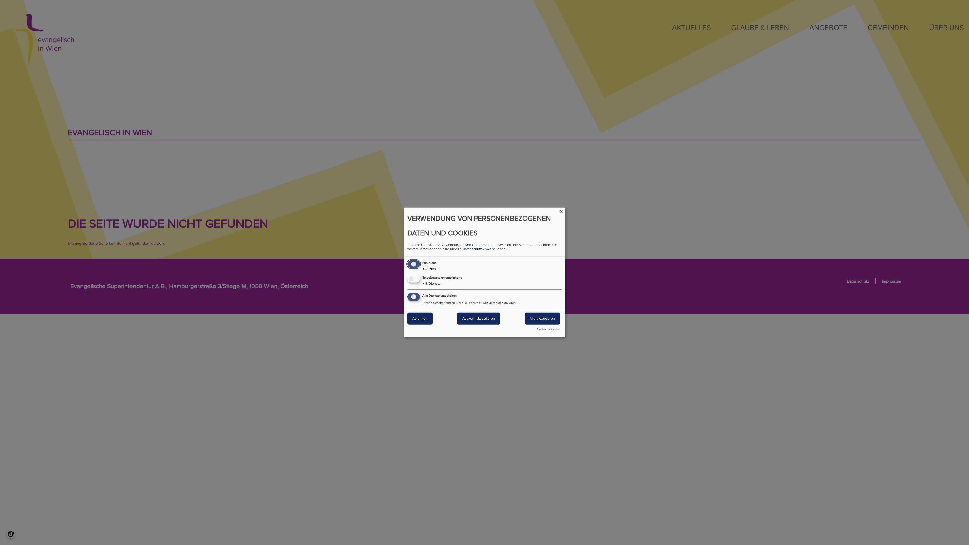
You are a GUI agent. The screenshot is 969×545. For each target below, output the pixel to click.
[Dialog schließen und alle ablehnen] (561, 211)
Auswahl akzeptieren (478, 318)
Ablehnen (419, 318)
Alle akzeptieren (542, 318)
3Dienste (431, 269)
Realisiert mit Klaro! (548, 329)
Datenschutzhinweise (479, 249)
